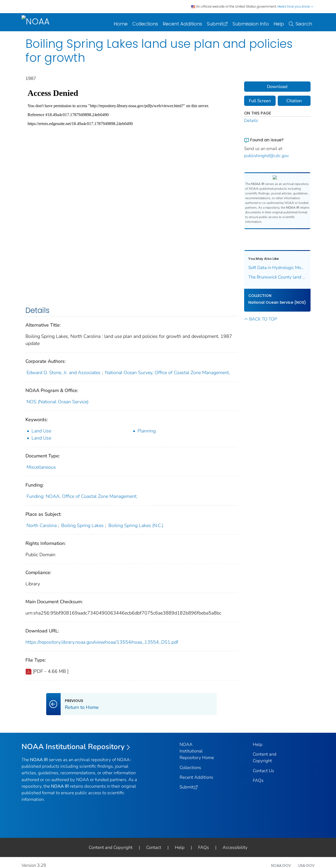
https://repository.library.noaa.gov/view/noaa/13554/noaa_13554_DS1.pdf (101, 642)
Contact (153, 847)
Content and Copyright (111, 847)
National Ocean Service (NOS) (277, 302)
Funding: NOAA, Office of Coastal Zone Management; (82, 496)
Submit (215, 23)
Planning (147, 431)
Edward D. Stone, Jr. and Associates (64, 372)
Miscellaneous (41, 467)
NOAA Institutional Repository (73, 747)
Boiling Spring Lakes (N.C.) (135, 525)
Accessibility (235, 847)
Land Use (41, 431)
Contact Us (263, 771)
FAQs (258, 780)
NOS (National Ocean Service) (57, 402)
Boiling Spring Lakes (82, 525)
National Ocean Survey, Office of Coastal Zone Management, (167, 372)
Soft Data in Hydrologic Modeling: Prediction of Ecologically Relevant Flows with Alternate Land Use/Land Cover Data (277, 268)
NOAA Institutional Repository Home (197, 751)
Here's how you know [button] (294, 6)
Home (121, 23)
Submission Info (251, 23)
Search (304, 23)
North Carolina (42, 525)
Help (279, 23)
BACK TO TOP (263, 319)
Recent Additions (182, 23)
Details (251, 120)
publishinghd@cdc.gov (266, 156)
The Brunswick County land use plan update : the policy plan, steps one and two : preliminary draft (277, 277)
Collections (145, 23)
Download (277, 87)
